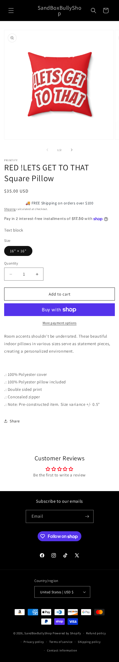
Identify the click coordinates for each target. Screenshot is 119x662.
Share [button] (15, 421)
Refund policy (96, 633)
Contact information (62, 650)
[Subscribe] (87, 516)
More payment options (60, 323)
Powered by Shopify (67, 633)
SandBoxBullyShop (38, 633)
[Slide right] (72, 150)
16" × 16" (18, 250)
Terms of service (61, 642)
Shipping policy (89, 642)
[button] (11, 10)
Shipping (10, 209)
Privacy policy (34, 642)
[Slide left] (47, 150)
